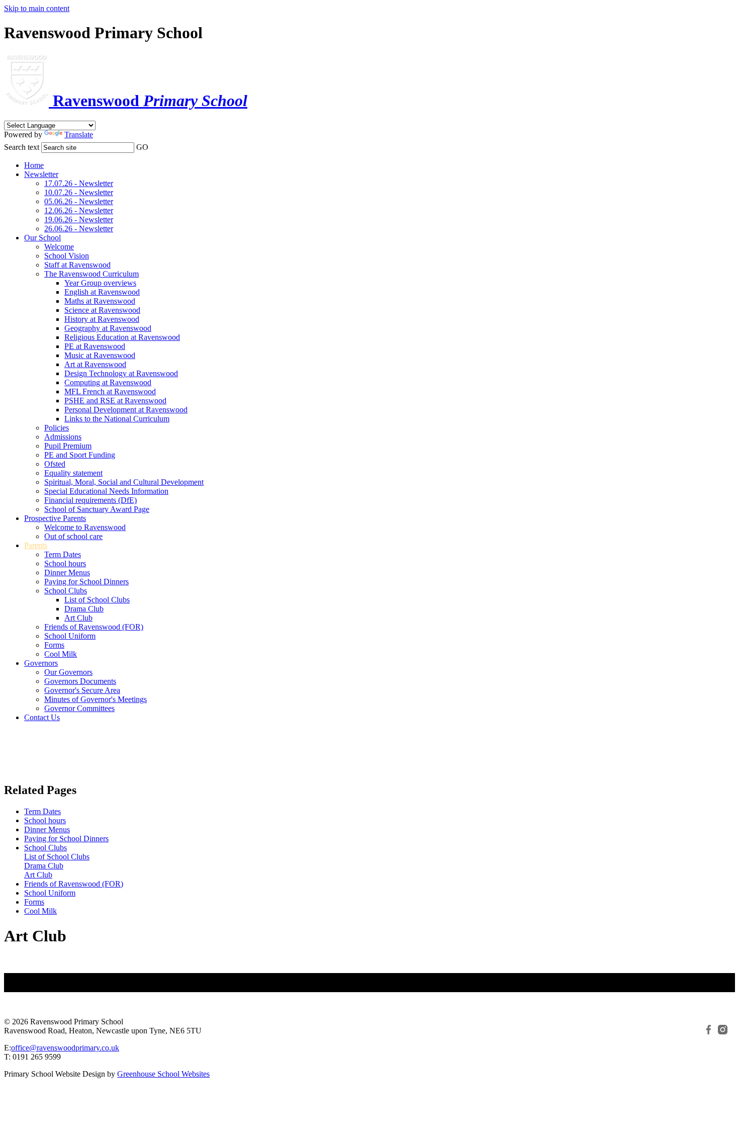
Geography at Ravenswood (107, 328)
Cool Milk (60, 654)
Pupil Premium (67, 446)
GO (142, 147)
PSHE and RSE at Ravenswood (115, 400)
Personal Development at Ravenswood (126, 409)
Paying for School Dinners (86, 581)
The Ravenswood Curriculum (91, 274)
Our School (42, 237)
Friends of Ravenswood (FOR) (93, 627)
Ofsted (54, 464)
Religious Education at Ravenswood (122, 337)
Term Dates (62, 554)
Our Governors (68, 672)
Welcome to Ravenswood (85, 527)
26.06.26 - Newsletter (78, 228)
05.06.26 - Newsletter (78, 201)
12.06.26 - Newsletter (78, 210)
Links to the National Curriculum (116, 418)
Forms (54, 645)
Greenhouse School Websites (163, 1074)
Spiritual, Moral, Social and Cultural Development (124, 482)
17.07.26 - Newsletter (78, 183)
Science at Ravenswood (102, 310)
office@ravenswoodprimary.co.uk (65, 1047)
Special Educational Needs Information (106, 491)
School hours (65, 563)
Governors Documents (80, 681)
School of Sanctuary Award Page (96, 509)
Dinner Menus (67, 572)
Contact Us (42, 717)
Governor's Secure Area (82, 690)
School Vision (66, 255)
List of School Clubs (97, 599)
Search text (21, 147)
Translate (78, 134)
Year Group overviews (100, 283)
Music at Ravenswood (99, 355)
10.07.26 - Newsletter (78, 192)
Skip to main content (36, 8)
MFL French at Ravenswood (110, 391)
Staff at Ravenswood (77, 264)
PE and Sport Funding (79, 455)
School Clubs (65, 590)
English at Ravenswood (102, 292)
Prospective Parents (55, 518)
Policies (56, 427)
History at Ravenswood (101, 319)
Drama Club (84, 608)
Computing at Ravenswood (107, 382)
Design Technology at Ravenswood (121, 373)
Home (34, 165)
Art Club (78, 617)
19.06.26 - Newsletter (78, 219)
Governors (41, 663)
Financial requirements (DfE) (90, 500)
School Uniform (70, 636)
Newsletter (41, 174)
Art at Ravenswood (95, 364)
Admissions (62, 436)
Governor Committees (79, 708)
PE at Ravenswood (94, 346)
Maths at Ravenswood (99, 301)
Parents (35, 545)
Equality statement (73, 473)
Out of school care (73, 536)
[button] (155, 144)
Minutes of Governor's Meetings (95, 699)
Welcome (59, 246)
